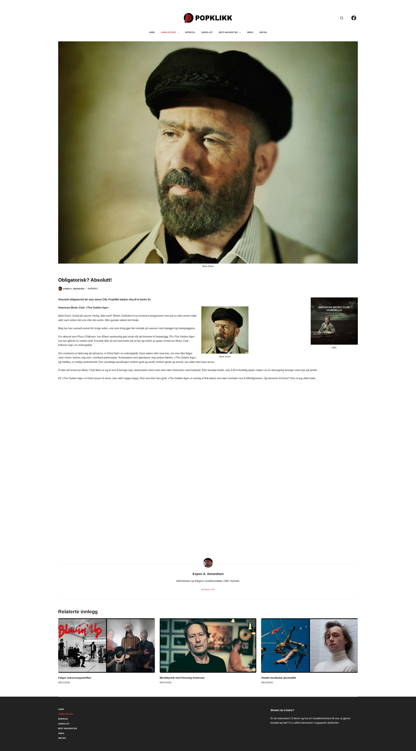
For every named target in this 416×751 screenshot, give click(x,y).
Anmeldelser (168, 32)
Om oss (263, 32)
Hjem (152, 32)
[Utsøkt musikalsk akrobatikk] (309, 645)
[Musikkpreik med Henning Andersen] (208, 645)
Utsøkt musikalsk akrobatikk (278, 677)
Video (250, 32)
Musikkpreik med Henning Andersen (182, 677)
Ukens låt (207, 32)
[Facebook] (353, 17)
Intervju (190, 32)
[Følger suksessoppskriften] (106, 645)
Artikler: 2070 (208, 589)
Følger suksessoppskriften (74, 677)
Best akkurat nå (228, 32)
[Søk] (341, 17)
